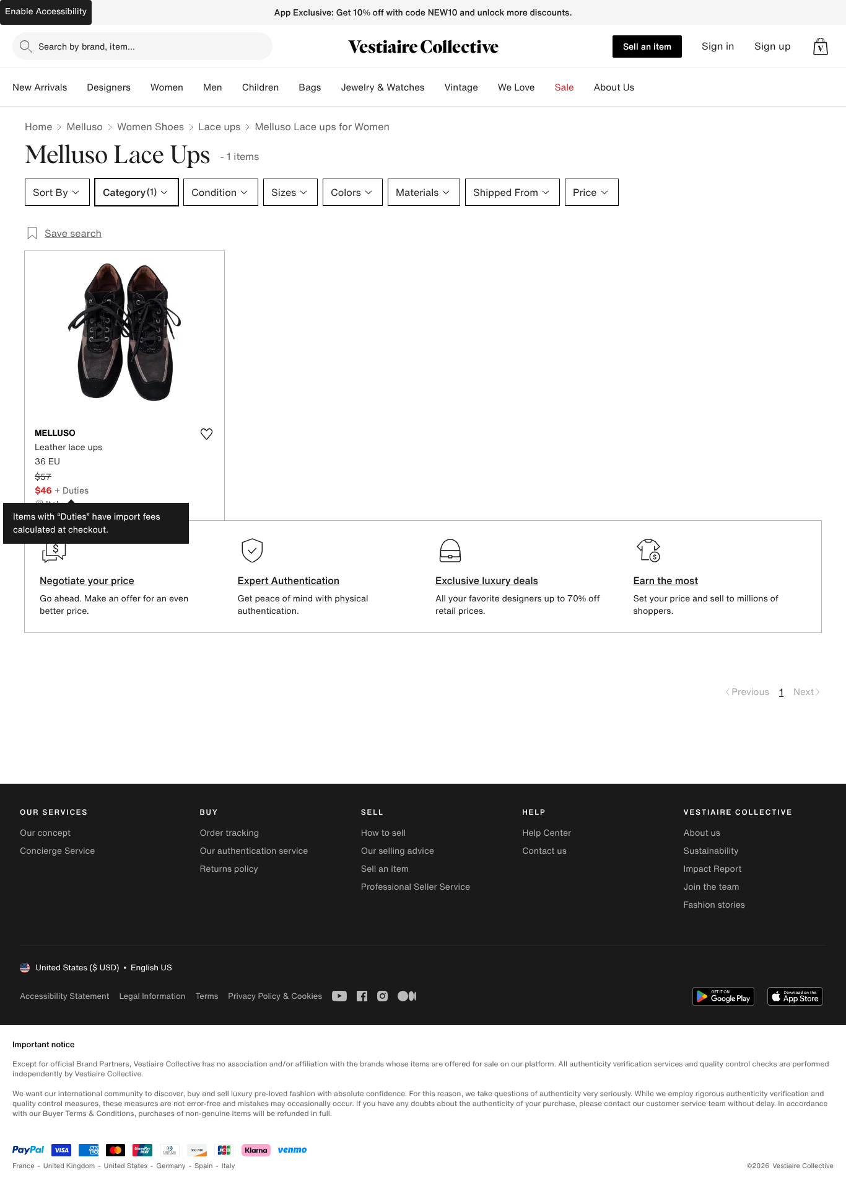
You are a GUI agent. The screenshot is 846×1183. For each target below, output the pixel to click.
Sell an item (647, 46)
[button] (820, 46)
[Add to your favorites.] (206, 434)
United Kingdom (69, 1166)
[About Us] (644, 87)
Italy (228, 1166)
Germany (171, 1166)
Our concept (45, 833)
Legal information (152, 996)
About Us (614, 87)
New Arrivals (39, 87)
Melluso (84, 126)
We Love (516, 87)
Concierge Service (57, 850)
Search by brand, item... (86, 46)
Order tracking (229, 833)
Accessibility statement (64, 996)
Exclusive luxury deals (486, 580)
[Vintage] (488, 87)
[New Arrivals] (77, 87)
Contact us (544, 850)
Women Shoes (150, 126)
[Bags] (331, 87)
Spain (203, 1166)
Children (260, 87)
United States (126, 1166)
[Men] (232, 87)
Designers (109, 87)
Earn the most (666, 580)
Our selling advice (397, 850)
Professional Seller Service (415, 886)
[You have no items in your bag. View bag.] (820, 46)
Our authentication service (253, 850)
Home (38, 126)
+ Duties (72, 490)
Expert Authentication (289, 580)
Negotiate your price (87, 580)
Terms (206, 996)
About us (702, 833)
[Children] (289, 87)
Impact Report (713, 868)
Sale (564, 87)
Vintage (461, 87)
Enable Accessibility (46, 11)
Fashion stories (714, 904)
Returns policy (228, 868)
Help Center (546, 833)
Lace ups (219, 126)
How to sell (383, 833)
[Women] (193, 87)
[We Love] (545, 87)
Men (212, 87)
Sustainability (711, 850)
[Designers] (141, 87)
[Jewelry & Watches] (434, 87)
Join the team (711, 886)
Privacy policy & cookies (275, 996)
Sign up (772, 46)
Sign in (718, 46)
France (23, 1166)
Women (166, 87)
